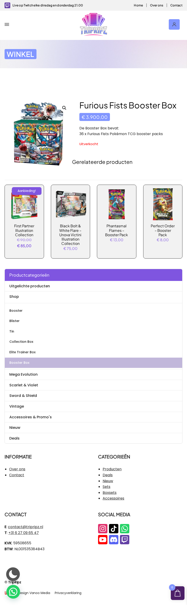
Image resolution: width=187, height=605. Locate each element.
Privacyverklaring (68, 593)
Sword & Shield (23, 395)
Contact (176, 5)
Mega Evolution (23, 374)
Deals (14, 438)
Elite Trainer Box (22, 352)
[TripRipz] (93, 24)
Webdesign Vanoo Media (30, 593)
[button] (64, 108)
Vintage (16, 406)
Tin (11, 331)
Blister (14, 321)
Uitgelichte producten (29, 286)
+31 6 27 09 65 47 (23, 532)
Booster (16, 310)
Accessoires (113, 498)
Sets (106, 486)
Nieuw (14, 427)
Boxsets (110, 492)
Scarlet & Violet (23, 385)
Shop (14, 296)
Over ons (156, 5)
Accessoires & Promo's (30, 417)
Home (138, 5)
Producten (112, 469)
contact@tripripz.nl (25, 526)
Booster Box (19, 362)
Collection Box (21, 341)
